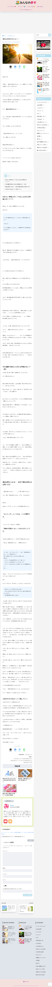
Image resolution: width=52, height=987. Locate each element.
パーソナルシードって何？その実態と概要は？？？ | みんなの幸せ (15, 832)
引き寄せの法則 (41, 127)
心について (40, 130)
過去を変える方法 (28, 762)
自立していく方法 (42, 144)
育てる (39, 139)
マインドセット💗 (11, 6)
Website (10, 823)
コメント (5, 851)
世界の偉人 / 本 (41, 116)
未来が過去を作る (27, 758)
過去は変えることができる (17, 760)
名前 (4, 868)
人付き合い (40, 119)
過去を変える (28, 760)
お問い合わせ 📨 (41, 6)
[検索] (49, 35)
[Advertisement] (26, 22)
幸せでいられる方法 (42, 125)
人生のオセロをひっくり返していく (13, 189)
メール (5, 874)
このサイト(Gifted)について (26, 9)
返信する (30, 840)
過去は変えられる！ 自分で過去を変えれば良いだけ (17, 186)
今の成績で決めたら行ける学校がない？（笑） (16, 184)
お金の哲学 (40, 105)
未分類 (39, 136)
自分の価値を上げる (42, 141)
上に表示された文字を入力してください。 (13, 888)
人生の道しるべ (28, 754)
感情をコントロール (42, 133)
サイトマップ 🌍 (21, 6)
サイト (4, 880)
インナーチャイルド (42, 102)
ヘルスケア (40, 108)
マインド (40, 110)
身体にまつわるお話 (42, 147)
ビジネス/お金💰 (31, 6)
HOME (27, 981)
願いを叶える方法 (42, 150)
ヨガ (39, 113)
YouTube (5, 823)
